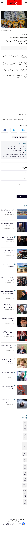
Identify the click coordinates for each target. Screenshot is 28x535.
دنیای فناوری (25, 460)
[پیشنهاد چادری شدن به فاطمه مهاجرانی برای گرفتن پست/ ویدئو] (22, 295)
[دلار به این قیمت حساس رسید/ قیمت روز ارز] (14, 19)
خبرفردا (11, 519)
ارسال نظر (22, 197)
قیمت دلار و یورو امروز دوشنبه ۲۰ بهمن (15, 154)
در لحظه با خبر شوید (25, 436)
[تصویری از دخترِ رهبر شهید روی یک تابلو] (22, 363)
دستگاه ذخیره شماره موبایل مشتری (24, 493)
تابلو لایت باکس (25, 502)
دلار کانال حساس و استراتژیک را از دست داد (13, 156)
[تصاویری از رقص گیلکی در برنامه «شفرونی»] (22, 336)
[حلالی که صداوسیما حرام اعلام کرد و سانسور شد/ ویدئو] (22, 281)
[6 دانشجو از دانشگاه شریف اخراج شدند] (22, 268)
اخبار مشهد (25, 473)
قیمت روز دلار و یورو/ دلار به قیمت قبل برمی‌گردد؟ (15, 151)
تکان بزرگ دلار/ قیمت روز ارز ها (16, 147)
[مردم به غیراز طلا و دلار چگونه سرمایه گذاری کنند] (22, 227)
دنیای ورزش (25, 479)
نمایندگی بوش (24, 485)
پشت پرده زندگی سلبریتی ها (24, 446)
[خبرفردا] (14, 2)
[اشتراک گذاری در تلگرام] (13, 130)
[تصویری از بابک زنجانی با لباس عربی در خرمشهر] (22, 309)
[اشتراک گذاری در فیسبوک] (4, 130)
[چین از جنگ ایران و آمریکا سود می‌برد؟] (22, 390)
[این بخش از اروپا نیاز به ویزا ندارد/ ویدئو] (22, 214)
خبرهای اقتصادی (24, 454)
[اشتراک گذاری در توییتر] (23, 130)
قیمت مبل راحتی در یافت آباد (25, 426)
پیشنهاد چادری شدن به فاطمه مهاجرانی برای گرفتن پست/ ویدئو (6, 293)
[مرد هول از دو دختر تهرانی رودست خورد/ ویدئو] (22, 241)
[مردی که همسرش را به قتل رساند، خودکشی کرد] (22, 403)
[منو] (26, 2)
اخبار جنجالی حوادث (24, 467)
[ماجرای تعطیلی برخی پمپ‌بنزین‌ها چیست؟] (22, 254)
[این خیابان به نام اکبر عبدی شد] (22, 322)
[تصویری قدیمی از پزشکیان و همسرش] (22, 376)
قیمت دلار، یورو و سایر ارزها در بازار (15, 149)
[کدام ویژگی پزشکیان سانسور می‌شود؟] (22, 349)
